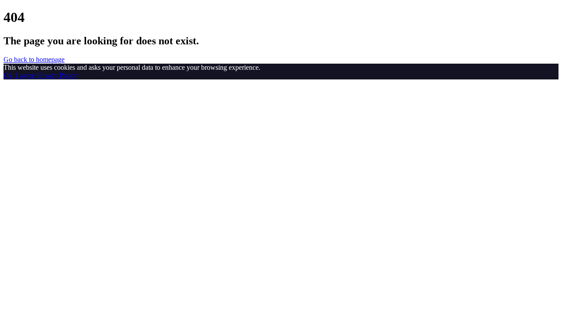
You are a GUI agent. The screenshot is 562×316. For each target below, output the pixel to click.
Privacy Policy (56, 75)
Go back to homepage (34, 59)
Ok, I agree (19, 75)
